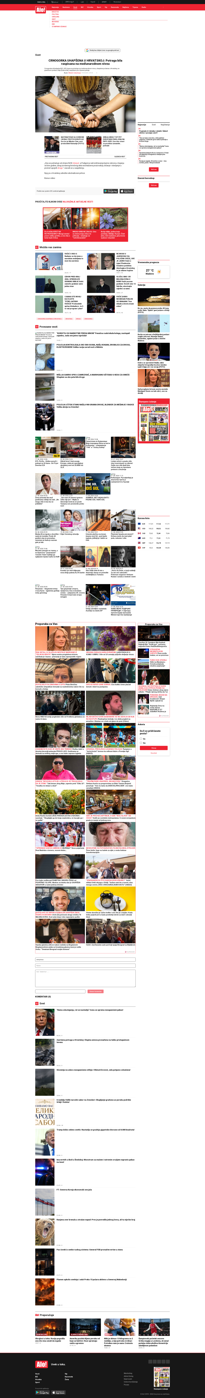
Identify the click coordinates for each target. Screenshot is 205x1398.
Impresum (128, 1379)
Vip (106, 7)
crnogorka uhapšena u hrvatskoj (50, 319)
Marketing (128, 1373)
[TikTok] (159, 1362)
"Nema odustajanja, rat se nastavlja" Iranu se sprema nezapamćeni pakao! (90, 1010)
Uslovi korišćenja (131, 1382)
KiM (53, 24)
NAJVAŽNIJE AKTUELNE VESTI (78, 201)
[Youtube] (163, 1362)
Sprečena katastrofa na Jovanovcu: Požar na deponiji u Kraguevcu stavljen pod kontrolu (154, 154)
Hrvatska (69, 319)
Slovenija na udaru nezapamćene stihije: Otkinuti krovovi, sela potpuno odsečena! (93, 1070)
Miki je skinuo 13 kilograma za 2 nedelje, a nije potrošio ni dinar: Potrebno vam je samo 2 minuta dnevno (118, 1342)
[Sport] (104, 2)
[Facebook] (150, 1362)
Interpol (75, 163)
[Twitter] (168, 1362)
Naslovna (66, 7)
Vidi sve (154, 169)
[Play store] (111, 191)
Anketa (141, 724)
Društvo (55, 12)
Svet (54, 19)
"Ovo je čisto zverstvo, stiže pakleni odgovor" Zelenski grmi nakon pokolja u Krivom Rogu (153, 139)
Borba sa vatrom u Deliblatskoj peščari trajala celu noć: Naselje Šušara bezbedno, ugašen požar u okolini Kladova (153, 337)
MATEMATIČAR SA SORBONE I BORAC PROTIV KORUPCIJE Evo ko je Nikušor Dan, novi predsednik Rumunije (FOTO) (72, 140)
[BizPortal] (54, 2)
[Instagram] (155, 1362)
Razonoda (115, 7)
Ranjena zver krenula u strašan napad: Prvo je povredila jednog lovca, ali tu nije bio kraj (96, 1220)
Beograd (55, 22)
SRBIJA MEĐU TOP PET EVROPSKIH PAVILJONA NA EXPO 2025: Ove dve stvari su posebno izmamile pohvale (114, 141)
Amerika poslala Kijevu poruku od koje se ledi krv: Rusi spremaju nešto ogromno (85, 1340)
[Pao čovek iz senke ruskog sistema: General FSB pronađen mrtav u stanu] (44, 1262)
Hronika (90, 7)
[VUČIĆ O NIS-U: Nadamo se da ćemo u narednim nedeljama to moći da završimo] (49, 261)
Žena (67, 1379)
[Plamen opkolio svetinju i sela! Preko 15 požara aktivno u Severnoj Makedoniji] (44, 1292)
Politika (55, 14)
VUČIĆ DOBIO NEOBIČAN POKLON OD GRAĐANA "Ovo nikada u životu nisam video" (125, 301)
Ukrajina (55, 17)
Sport (99, 7)
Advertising (128, 1376)
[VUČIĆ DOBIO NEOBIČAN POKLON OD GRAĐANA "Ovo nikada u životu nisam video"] (101, 304)
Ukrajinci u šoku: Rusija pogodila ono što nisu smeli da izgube (50, 1339)
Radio (144, 7)
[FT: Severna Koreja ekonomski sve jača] (44, 1202)
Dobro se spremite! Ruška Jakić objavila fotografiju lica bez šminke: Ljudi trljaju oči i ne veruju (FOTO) (152, 365)
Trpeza (135, 7)
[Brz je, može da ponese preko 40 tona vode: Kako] (154, 297)
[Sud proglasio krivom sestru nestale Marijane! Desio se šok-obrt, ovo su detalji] (154, 378)
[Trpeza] (92, 2)
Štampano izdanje (59, 26)
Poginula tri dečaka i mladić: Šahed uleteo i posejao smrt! (153, 132)
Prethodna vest (51, 156)
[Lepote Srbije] (69, 2)
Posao (126, 1385)
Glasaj (154, 748)
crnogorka (88, 319)
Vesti (75, 7)
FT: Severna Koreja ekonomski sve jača (74, 1190)
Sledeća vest (119, 156)
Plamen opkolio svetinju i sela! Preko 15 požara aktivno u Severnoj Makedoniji (92, 1279)
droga (60, 168)
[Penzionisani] (117, 2)
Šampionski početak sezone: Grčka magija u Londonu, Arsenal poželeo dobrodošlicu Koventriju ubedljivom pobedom (154, 1342)
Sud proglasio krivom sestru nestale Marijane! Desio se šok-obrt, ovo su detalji (153, 391)
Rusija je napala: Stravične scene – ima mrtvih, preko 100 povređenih (152, 161)
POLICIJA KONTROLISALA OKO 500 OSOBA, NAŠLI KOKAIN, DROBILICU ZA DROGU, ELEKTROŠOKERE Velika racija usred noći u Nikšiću (93, 346)
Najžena (125, 7)
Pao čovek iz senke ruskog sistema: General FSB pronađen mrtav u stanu (90, 1250)
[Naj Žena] (82, 2)
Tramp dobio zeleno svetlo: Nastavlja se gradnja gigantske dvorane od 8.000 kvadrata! (95, 1130)
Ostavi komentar (96, 991)
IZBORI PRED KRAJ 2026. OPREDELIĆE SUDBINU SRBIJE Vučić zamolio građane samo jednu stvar (74, 281)
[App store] (127, 191)
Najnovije (55, 7)
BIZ (82, 7)
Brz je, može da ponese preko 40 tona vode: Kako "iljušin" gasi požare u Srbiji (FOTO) (153, 310)
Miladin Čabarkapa (74, 73)
